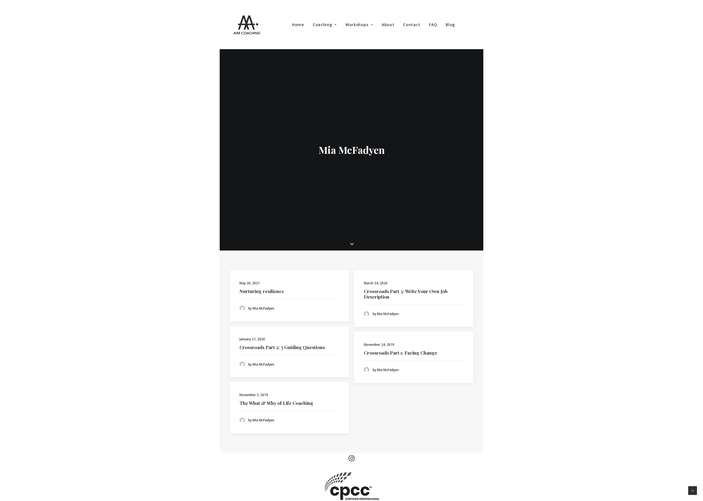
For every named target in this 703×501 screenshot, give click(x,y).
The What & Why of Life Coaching (276, 403)
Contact (411, 24)
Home (298, 24)
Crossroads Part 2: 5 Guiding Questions (282, 347)
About (388, 24)
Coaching (322, 24)
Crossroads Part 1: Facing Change (400, 353)
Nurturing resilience (261, 291)
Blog (450, 24)
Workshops (356, 24)
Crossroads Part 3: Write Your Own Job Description (406, 294)
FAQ (433, 24)
